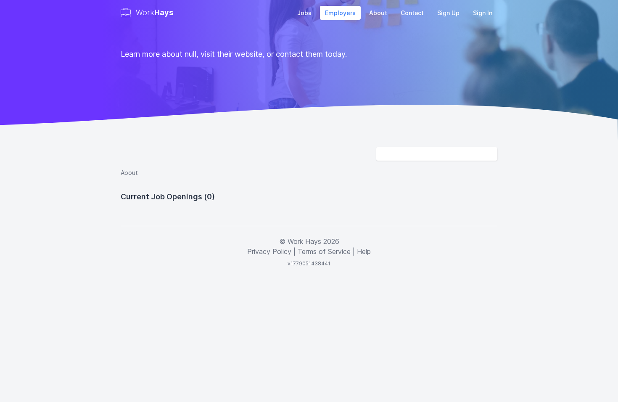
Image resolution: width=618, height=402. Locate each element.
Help (364, 251)
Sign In (482, 12)
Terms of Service (324, 251)
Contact (412, 12)
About (378, 12)
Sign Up (448, 12)
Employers (340, 12)
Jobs (304, 12)
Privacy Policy (269, 251)
